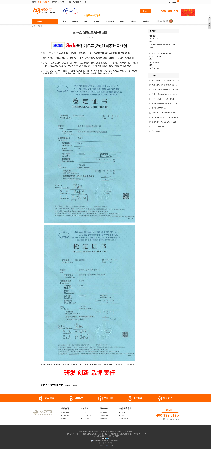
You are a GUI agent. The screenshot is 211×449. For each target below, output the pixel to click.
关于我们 (134, 21)
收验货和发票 (123, 418)
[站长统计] (105, 438)
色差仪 (86, 21)
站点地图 (116, 436)
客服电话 (170, 410)
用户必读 (83, 413)
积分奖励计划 (85, 418)
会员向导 (65, 408)
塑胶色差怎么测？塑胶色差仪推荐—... (164, 85)
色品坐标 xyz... (157, 131)
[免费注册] (46, 2)
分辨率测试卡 (137, 434)
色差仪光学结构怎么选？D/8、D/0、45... (165, 94)
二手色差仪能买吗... (158, 127)
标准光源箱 (110, 21)
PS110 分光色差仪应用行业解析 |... (163, 99)
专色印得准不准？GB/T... (160, 108)
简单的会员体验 (105, 415)
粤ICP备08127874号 (105, 443)
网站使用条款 (104, 418)
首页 (64, 21)
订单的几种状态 (86, 415)
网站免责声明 (65, 415)
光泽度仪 (97, 21)
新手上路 (84, 408)
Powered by (104, 445)
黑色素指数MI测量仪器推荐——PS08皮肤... (166, 90)
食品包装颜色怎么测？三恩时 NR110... (164, 122)
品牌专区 (75, 21)
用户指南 (104, 408)
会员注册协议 (65, 413)
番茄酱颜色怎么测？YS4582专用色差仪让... (166, 117)
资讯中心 (122, 21)
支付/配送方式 (125, 408)
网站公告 (40, 26)
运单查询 (122, 415)
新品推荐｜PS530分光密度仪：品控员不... (166, 80)
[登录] (39, 2)
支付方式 (122, 413)
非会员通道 (103, 413)
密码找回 (64, 418)
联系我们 (146, 21)
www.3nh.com (71, 385)
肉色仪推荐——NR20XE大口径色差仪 (164, 113)
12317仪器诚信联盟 (98, 436)
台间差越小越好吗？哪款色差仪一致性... (165, 103)
